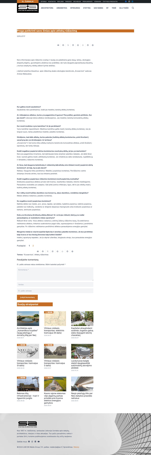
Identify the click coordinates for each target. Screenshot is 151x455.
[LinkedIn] (35, 441)
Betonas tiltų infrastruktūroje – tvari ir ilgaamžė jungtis (28, 395)
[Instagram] (32, 442)
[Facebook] (29, 441)
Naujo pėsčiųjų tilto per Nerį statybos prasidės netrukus (82, 395)
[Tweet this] (68, 45)
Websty (76, 447)
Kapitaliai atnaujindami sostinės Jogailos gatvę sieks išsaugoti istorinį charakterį (82, 331)
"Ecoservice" (28, 255)
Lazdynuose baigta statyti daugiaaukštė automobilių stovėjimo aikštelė (81, 364)
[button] (133, 8)
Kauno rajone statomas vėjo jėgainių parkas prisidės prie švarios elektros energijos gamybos (54, 398)
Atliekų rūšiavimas (41, 255)
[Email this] (58, 45)
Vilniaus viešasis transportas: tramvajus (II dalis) (27, 363)
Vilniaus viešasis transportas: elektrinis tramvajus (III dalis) (54, 330)
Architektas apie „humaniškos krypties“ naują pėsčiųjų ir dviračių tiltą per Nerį (27, 331)
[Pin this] (78, 45)
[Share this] (63, 45)
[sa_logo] (28, 8)
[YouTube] (39, 441)
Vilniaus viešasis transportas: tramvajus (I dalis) (54, 363)
